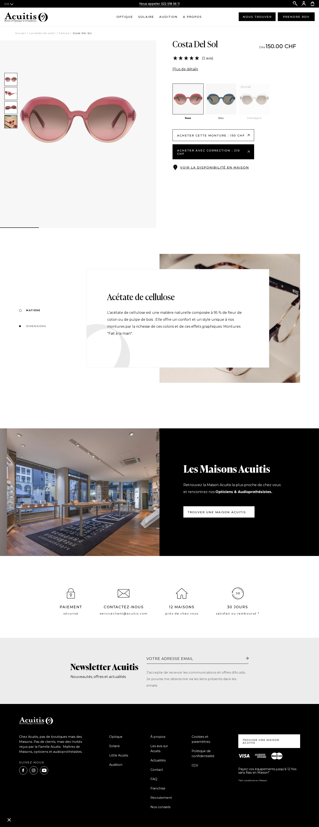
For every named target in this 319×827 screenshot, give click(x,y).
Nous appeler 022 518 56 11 (159, 4)
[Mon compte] (304, 3)
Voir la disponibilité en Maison (214, 167)
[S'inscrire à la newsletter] (247, 658)
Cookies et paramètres (201, 739)
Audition (168, 16)
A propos (192, 16)
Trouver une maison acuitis (217, 512)
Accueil (20, 33)
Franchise (157, 788)
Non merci (19, 805)
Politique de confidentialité (203, 753)
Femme (64, 33)
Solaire (146, 16)
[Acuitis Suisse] (26, 16)
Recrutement (161, 798)
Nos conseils (160, 807)
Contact (156, 770)
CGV (195, 765)
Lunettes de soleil (43, 33)
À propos (157, 737)
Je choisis (50, 805)
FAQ (153, 779)
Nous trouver (257, 16)
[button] (9, 819)
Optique (125, 16)
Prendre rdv (296, 16)
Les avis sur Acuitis (159, 748)
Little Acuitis (118, 755)
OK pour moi (80, 805)
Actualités (158, 760)
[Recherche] (295, 3)
